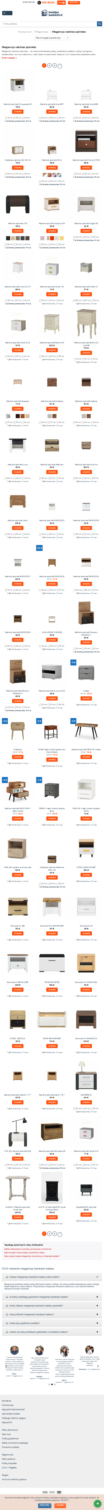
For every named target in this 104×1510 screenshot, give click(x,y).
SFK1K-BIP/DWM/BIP (52, 1038)
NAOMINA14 (86, 1095)
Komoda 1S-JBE (18, 926)
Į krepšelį (17, 111)
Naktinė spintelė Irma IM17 (52, 104)
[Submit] (99, 23)
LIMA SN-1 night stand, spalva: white (86, 809)
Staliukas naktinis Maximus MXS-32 (52, 868)
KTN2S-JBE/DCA (17, 1038)
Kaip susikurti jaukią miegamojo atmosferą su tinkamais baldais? (32, 1256)
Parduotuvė (24, 31)
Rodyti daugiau (9, 58)
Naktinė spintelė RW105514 (51, 576)
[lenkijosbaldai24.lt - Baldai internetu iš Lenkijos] (52, 13)
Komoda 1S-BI (86, 926)
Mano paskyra (8, 1459)
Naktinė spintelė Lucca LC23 (52, 691)
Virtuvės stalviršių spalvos (14, 1479)
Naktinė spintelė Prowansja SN (18, 104)
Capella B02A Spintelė (86, 1207)
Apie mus (6, 1434)
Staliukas (18, 749)
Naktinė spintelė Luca (18, 464)
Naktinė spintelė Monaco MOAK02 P (17, 692)
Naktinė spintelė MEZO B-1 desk (86, 749)
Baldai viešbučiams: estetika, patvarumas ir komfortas (27, 1249)
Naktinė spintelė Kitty (52, 160)
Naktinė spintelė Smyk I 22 (52, 286)
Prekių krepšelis (9, 1463)
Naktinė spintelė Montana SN (52, 1151)
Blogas (5, 1475)
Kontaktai (6, 1400)
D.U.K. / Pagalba (9, 1467)
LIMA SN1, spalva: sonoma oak (17, 867)
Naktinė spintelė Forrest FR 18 (86, 160)
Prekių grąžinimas (10, 1438)
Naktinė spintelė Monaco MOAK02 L (86, 633)
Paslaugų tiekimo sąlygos (14, 1418)
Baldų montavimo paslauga (15, 1442)
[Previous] (6, 1366)
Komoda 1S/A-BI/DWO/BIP (52, 926)
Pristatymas (7, 1405)
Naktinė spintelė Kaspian (17, 401)
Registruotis (7, 1454)
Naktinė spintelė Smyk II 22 (86, 1151)
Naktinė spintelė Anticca (86, 464)
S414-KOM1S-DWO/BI (52, 632)
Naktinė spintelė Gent (18, 520)
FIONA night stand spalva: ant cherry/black (52, 750)
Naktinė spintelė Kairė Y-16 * (52, 1095)
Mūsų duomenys (10, 1429)
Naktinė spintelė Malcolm (51, 464)
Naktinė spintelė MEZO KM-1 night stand (18, 809)
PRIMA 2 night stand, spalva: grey (52, 809)
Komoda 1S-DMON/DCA (86, 1038)
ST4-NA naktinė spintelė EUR (17, 1151)
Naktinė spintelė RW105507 (17, 576)
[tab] (52, 1277)
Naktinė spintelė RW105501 (51, 520)
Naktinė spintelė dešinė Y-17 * (17, 1095)
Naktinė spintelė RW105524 (86, 576)
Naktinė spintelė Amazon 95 (52, 223)
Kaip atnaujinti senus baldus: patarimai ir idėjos (24, 1252)
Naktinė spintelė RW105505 (86, 520)
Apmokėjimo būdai (11, 1413)
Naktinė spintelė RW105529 (17, 632)
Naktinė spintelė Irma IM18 (86, 104)
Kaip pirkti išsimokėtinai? (13, 1409)
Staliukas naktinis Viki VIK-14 (18, 160)
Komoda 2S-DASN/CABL (86, 982)
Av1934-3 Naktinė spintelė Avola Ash (18, 1208)
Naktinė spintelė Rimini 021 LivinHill (86, 344)
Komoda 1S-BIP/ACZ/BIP (18, 982)
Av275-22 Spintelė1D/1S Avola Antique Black (52, 1208)
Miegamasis (41, 31)
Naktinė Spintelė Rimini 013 (52, 342)
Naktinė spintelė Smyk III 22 (17, 342)
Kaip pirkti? (7, 1422)
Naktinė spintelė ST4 (17, 223)
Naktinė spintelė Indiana (52, 401)
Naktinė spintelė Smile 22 (86, 286)
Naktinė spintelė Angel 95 (86, 223)
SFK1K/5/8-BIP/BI (52, 982)
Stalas (86, 691)
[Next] (98, 1366)
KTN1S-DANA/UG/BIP (86, 867)
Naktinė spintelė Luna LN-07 (18, 286)
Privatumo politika (10, 1447)
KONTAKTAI (29, 2)
